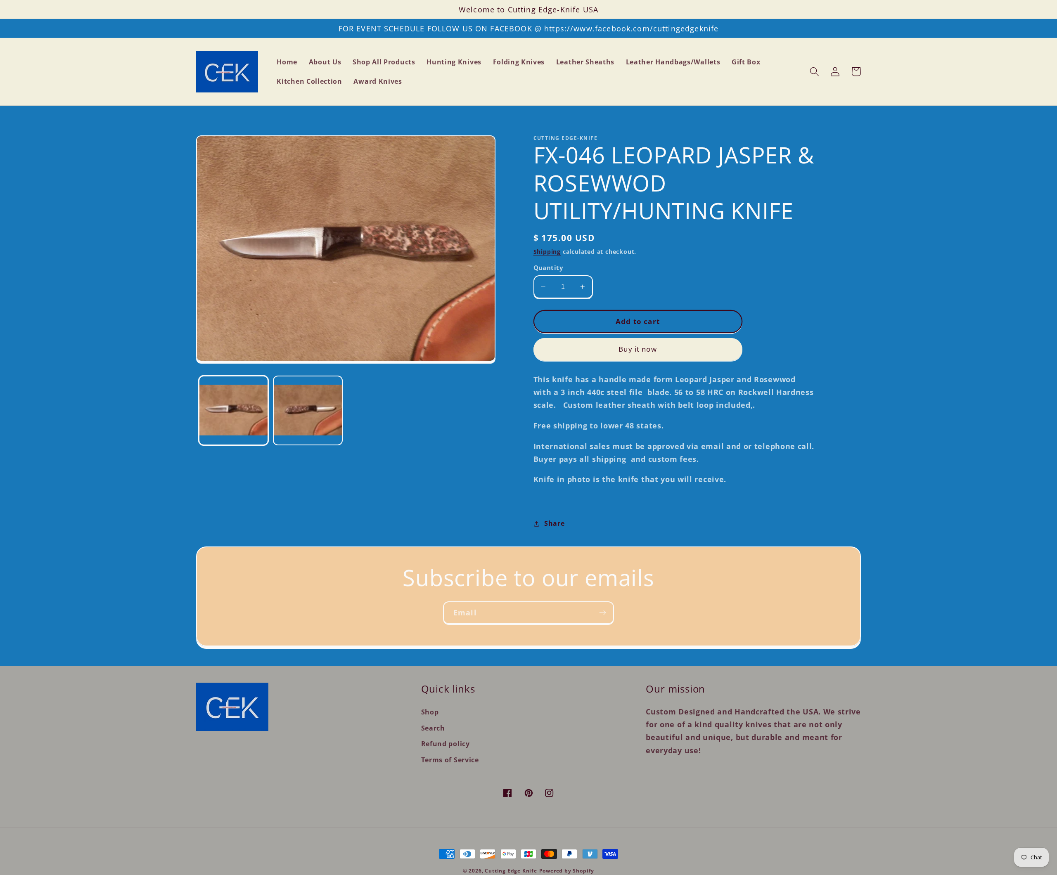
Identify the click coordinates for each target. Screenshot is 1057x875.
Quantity (548, 267)
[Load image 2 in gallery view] (308, 410)
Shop (430, 712)
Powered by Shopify (567, 871)
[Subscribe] (602, 612)
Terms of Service (450, 759)
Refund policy (445, 743)
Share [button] (554, 523)
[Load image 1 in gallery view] (233, 410)
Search (433, 728)
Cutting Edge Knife (511, 871)
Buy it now (638, 349)
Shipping (547, 251)
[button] (814, 71)
